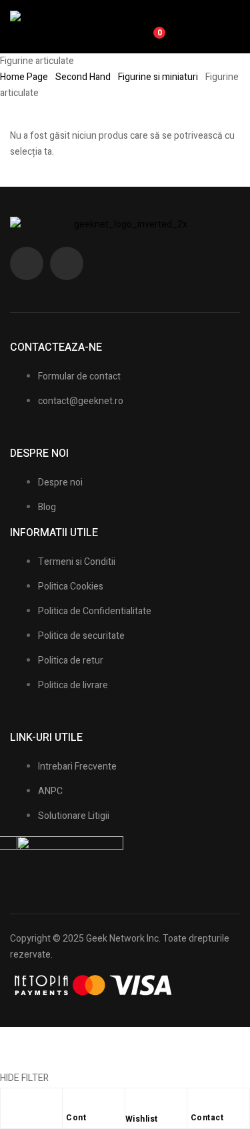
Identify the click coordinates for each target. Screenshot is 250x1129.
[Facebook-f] (26, 263)
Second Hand (83, 77)
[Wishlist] (132, 1103)
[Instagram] (66, 263)
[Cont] (72, 1101)
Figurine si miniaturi (158, 77)
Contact (207, 1118)
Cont (76, 1118)
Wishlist (141, 1119)
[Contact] (197, 1101)
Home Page (24, 77)
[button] (226, 26)
